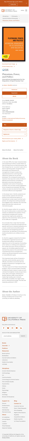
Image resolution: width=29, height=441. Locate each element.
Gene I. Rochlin (8, 85)
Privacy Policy (6, 437)
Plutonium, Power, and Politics (11, 20)
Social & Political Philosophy (10, 18)
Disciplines (6, 16)
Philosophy (15, 16)
